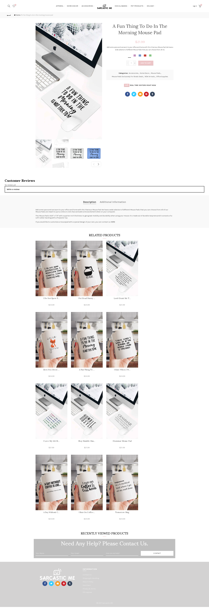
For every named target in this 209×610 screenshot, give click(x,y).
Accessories (133, 73)
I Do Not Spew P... (51, 298)
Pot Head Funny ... (86, 298)
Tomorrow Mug (122, 512)
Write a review (13, 189)
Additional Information (113, 202)
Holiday (150, 6)
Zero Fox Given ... (51, 370)
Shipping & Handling (91, 578)
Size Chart (87, 585)
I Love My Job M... (51, 441)
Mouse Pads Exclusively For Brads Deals (127, 77)
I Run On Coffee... (87, 512)
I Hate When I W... (122, 370)
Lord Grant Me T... (122, 298)
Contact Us (87, 575)
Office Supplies (162, 77)
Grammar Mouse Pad (122, 441)
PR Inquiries (87, 592)
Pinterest (146, 94)
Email (140, 94)
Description (89, 202)
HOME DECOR (72, 6)
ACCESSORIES (87, 6)
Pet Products (137, 6)
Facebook (127, 94)
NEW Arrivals (150, 77)
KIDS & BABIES (121, 6)
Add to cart (146, 63)
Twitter (133, 94)
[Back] (9, 15)
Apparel (59, 6)
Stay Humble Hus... (86, 441)
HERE (113, 222)
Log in (195, 6)
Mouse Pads (155, 73)
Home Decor (144, 73)
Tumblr (152, 94)
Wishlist (15, 5)
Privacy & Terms (89, 589)
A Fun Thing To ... (87, 370)
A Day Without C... (51, 512)
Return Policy (88, 582)
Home (18, 15)
